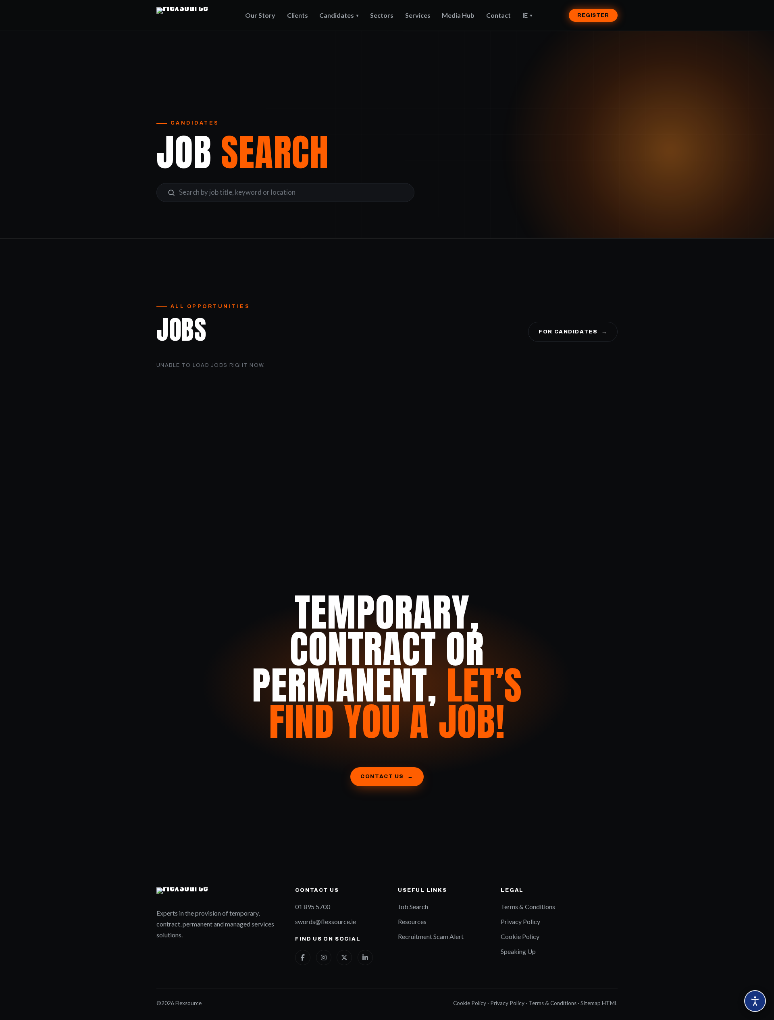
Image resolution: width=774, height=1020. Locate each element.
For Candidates (573, 332)
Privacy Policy (520, 921)
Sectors (381, 15)
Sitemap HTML (599, 1003)
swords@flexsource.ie (325, 921)
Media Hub (458, 15)
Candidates (338, 15)
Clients (297, 15)
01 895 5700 (312, 906)
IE (527, 15)
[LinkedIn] (365, 957)
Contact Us (387, 776)
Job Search (413, 906)
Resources (412, 921)
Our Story (260, 15)
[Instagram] (323, 957)
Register (593, 15)
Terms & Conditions (528, 906)
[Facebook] (302, 957)
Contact (498, 15)
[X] (344, 957)
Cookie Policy (520, 936)
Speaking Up (518, 951)
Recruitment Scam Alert (431, 936)
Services (418, 15)
